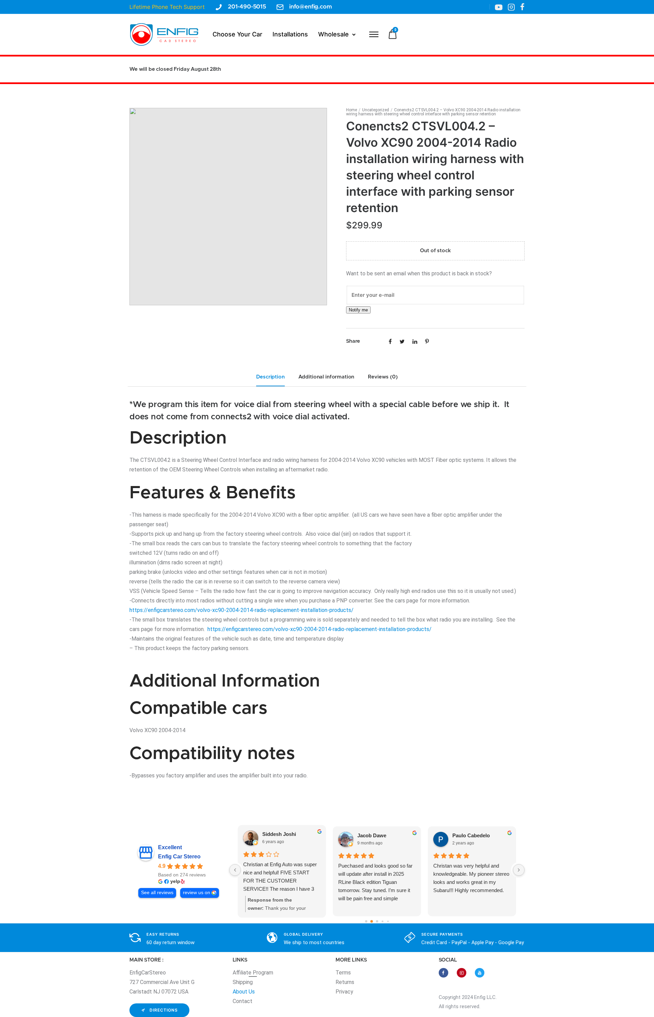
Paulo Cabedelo (471, 835)
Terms (343, 972)
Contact (242, 1001)
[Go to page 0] (366, 921)
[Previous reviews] (235, 870)
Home (351, 110)
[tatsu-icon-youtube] (479, 973)
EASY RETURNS (162, 934)
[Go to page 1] (371, 921)
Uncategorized (375, 110)
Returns (345, 982)
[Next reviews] (519, 870)
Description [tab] (270, 377)
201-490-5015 (247, 7)
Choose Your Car (237, 34)
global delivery (303, 934)
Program (263, 972)
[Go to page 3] (382, 921)
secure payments (442, 934)
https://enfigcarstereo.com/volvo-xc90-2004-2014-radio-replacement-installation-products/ (241, 610)
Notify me (358, 309)
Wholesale (333, 34)
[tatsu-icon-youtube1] (498, 7)
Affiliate (243, 972)
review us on (196, 892)
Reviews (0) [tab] (383, 377)
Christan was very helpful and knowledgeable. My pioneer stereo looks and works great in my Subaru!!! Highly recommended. (471, 878)
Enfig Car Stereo (179, 856)
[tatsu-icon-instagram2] (511, 7)
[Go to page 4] (387, 921)
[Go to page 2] (377, 921)
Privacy (344, 991)
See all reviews (157, 892)
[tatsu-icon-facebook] (522, 7)
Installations (290, 34)
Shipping (243, 982)
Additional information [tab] (326, 377)
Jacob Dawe (371, 835)
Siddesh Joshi (279, 834)
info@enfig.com (310, 7)
